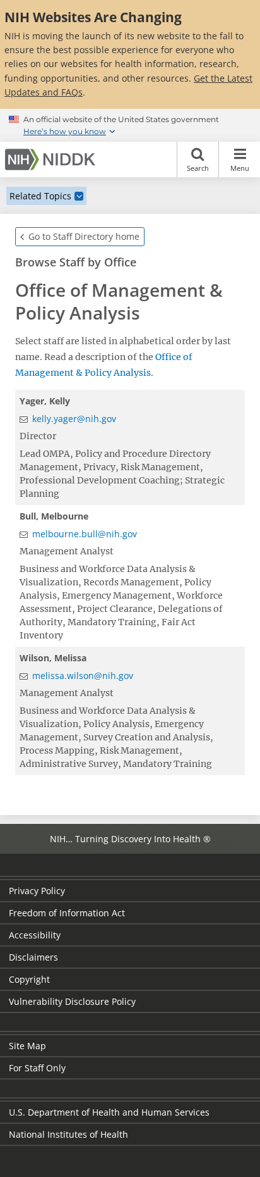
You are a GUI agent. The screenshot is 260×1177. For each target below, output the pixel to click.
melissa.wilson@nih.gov (82, 675)
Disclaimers (33, 957)
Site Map (27, 1046)
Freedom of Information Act (67, 913)
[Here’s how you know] (130, 125)
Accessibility (35, 935)
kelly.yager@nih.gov (74, 419)
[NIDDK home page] (52, 159)
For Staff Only (37, 1068)
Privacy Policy (37, 891)
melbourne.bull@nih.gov (84, 534)
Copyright (29, 979)
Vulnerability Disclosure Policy (72, 1001)
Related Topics (40, 196)
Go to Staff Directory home (83, 236)
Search (198, 168)
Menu (239, 168)
